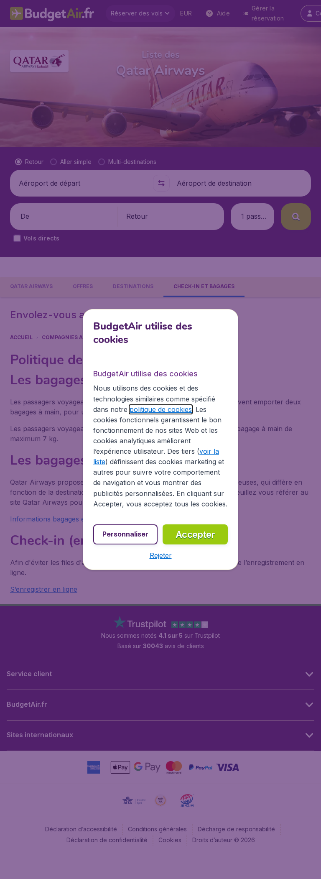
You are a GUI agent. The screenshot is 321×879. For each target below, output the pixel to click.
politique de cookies (161, 409)
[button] (161, 555)
